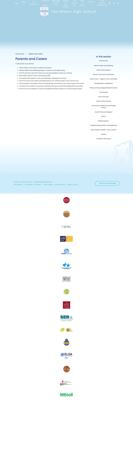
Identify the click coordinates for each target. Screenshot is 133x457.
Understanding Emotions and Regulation (103, 125)
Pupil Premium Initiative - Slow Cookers (103, 130)
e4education (47, 182)
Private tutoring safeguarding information (103, 88)
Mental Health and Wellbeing (103, 65)
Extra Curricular (103, 97)
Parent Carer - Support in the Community (103, 79)
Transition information (103, 139)
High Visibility (18, 185)
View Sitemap (48, 185)
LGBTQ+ (103, 116)
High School (19, 54)
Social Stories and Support (103, 112)
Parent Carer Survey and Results (103, 74)
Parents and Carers (35, 54)
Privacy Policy (73, 185)
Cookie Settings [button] (59, 185)
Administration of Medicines (103, 83)
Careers (103, 134)
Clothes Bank (103, 92)
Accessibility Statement (33, 185)
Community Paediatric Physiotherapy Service (103, 106)
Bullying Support (103, 121)
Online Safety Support (103, 70)
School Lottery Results (103, 101)
